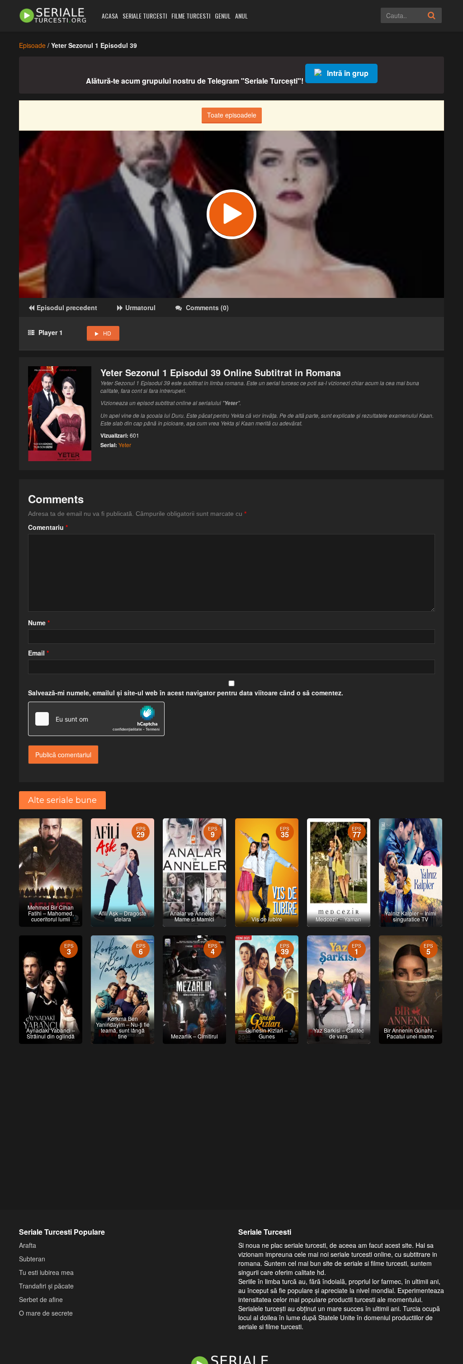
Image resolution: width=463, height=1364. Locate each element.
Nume (39, 622)
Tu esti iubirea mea (46, 1272)
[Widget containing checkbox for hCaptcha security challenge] (96, 719)
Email (38, 652)
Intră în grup (348, 73)
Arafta (27, 1245)
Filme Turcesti (190, 15)
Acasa (110, 15)
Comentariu (48, 527)
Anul (241, 15)
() (207, 307)
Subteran (32, 1258)
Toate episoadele (231, 114)
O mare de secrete (46, 1312)
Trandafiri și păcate (46, 1285)
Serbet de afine (41, 1299)
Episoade (32, 45)
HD (107, 333)
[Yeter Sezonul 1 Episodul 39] (231, 214)
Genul (223, 15)
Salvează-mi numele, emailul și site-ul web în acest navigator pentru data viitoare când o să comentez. (185, 692)
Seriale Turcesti (145, 15)
